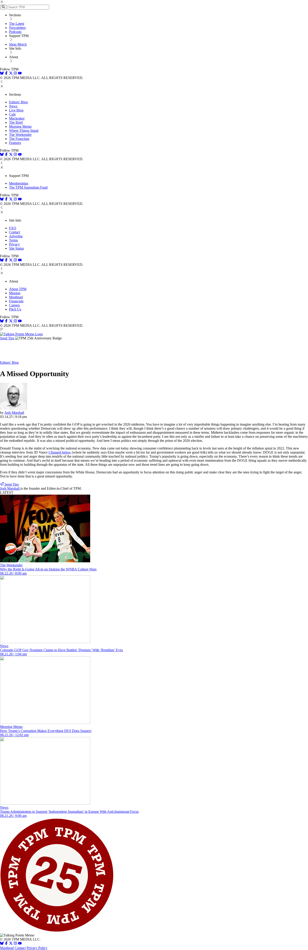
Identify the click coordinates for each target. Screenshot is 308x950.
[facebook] (6, 74)
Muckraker (17, 118)
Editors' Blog (18, 102)
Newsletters (17, 28)
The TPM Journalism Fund (28, 187)
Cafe (12, 114)
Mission (14, 293)
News (13, 106)
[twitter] (11, 944)
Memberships (18, 183)
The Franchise (19, 139)
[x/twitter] (11, 74)
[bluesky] (2, 74)
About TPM (17, 289)
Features (15, 143)
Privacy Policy (37, 948)
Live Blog (16, 110)
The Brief (16, 122)
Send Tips (7, 338)
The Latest (16, 23)
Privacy (14, 244)
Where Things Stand (23, 130)
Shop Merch (18, 44)
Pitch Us (15, 309)
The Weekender (20, 135)
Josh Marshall (14, 413)
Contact (14, 232)
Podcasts (15, 32)
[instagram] (15, 74)
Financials (16, 301)
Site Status (16, 248)
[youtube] (20, 74)
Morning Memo (20, 126)
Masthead (16, 297)
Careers (14, 305)
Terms (13, 240)
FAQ (12, 228)
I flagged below (59, 452)
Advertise (16, 236)
